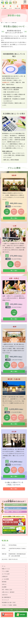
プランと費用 (3, 8)
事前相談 (4, 581)
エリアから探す (6, 574)
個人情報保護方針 (6, 597)
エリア (10, 8)
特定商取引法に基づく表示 (8, 602)
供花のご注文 (17, 8)
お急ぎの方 (4, 595)
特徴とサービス (8, 22)
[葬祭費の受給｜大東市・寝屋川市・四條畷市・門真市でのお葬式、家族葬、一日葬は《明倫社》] (6, 2)
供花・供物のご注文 (7, 589)
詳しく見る (14, 218)
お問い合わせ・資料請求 (8, 592)
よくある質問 (5, 579)
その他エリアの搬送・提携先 (9, 605)
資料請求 (24, 8)
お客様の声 (4, 576)
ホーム (3, 22)
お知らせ (4, 584)
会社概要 (4, 587)
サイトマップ (5, 600)
